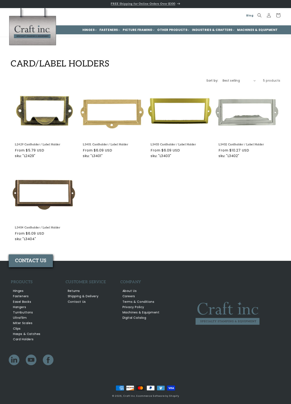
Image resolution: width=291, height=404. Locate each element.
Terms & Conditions (138, 302)
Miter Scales (22, 323)
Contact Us (77, 302)
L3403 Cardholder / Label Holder (173, 144)
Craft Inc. (129, 396)
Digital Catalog (134, 318)
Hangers (19, 307)
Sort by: (212, 80)
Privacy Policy (133, 307)
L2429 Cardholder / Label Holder (37, 144)
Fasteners (21, 296)
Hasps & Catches (26, 334)
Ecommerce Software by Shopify (157, 396)
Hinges (18, 291)
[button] (88, 29)
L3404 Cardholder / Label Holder (37, 227)
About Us (129, 291)
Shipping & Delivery (83, 296)
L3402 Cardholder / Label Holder (241, 144)
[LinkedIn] (14, 361)
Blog (249, 15)
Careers (128, 296)
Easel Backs (22, 302)
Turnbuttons (23, 312)
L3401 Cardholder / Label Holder (105, 144)
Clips (17, 328)
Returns (74, 291)
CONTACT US (30, 260)
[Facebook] (48, 361)
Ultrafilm (20, 318)
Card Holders (23, 339)
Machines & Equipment (141, 312)
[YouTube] (31, 361)
